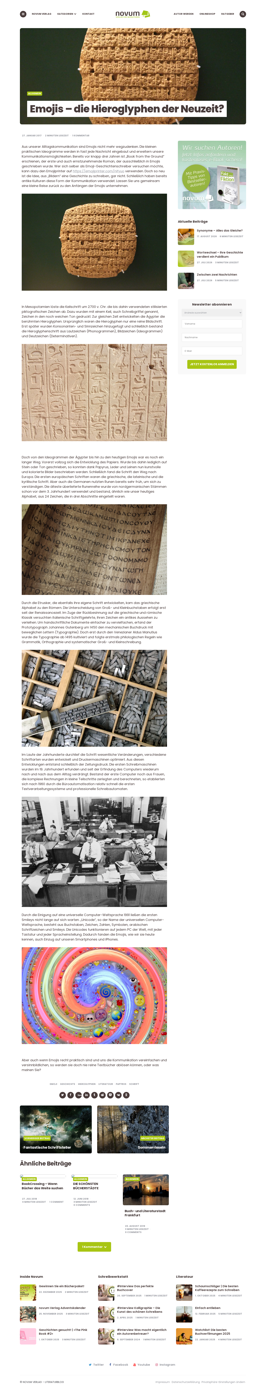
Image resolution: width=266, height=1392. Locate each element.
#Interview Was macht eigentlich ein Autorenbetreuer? (141, 1332)
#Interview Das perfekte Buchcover (135, 1288)
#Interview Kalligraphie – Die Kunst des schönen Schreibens (139, 1310)
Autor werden (183, 14)
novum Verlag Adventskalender (62, 1308)
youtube (144, 1365)
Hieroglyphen (87, 1084)
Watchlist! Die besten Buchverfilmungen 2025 (212, 1332)
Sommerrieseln (151, 1147)
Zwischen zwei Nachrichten (217, 275)
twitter (98, 1365)
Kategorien (65, 14)
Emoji (53, 1084)
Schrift (134, 1084)
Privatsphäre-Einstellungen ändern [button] (223, 1382)
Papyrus (121, 1084)
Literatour (105, 1084)
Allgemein (34, 93)
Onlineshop (207, 14)
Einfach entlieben (207, 1308)
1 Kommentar (80, 135)
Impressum (163, 1382)
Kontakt (88, 14)
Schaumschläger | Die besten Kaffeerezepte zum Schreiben (217, 1288)
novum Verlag (41, 14)
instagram (167, 1365)
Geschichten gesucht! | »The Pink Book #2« (63, 1332)
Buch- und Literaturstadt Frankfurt (145, 1213)
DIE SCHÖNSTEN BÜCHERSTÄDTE (85, 1186)
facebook (120, 1365)
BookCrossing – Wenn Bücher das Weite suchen (42, 1186)
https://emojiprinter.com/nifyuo (98, 171)
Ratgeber (227, 14)
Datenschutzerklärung (186, 1382)
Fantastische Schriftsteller (47, 1147)
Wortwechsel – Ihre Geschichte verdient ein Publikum (220, 254)
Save (80, 1095)
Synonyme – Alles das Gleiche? (220, 230)
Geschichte (67, 1084)
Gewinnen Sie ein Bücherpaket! (61, 1286)
